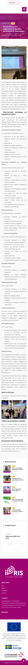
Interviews (3, 593)
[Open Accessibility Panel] (23, 660)
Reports (3, 588)
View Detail (9, 544)
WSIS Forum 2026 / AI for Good (13, 537)
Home (2, 33)
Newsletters (4, 590)
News (2, 585)
